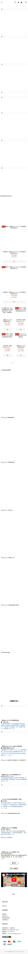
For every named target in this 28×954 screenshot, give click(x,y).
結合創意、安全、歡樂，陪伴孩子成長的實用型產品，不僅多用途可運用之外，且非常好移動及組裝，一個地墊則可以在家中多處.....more (13, 832)
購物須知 (4, 914)
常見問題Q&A (5, 919)
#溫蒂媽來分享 (5, 750)
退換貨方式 (4, 916)
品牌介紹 (4, 906)
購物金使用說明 (6, 918)
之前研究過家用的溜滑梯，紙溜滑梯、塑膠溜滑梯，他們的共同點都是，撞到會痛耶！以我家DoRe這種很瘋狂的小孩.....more (14, 779)
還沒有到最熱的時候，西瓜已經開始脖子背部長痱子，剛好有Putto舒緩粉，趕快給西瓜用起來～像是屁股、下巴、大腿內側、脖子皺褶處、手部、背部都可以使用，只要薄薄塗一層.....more (13, 726)
